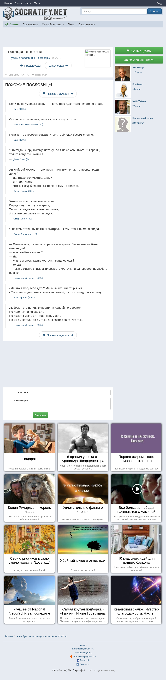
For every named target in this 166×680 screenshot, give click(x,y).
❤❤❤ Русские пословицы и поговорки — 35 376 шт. (42, 636)
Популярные (30, 24)
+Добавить (12, 24)
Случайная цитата (53, 24)
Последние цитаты (83, 652)
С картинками (86, 24)
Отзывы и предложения (84, 656)
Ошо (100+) (19, 108)
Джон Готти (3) (21, 159)
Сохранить (40, 415)
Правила (83, 644)
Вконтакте (85, 664)
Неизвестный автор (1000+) (28, 277)
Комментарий (21, 400)
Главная (9, 636)
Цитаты (8, 3)
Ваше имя (23, 392)
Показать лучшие (58, 94)
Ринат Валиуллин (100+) (26, 234)
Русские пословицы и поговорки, (35, 58)
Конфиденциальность (83, 648)
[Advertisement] (83, 37)
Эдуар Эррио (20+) (23, 190)
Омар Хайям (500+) (24, 218)
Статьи (18, 3)
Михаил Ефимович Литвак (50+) (30, 124)
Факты (28, 3)
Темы (71, 24)
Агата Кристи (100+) (24, 297)
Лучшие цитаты (140, 51)
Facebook (84, 660)
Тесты (37, 3)
